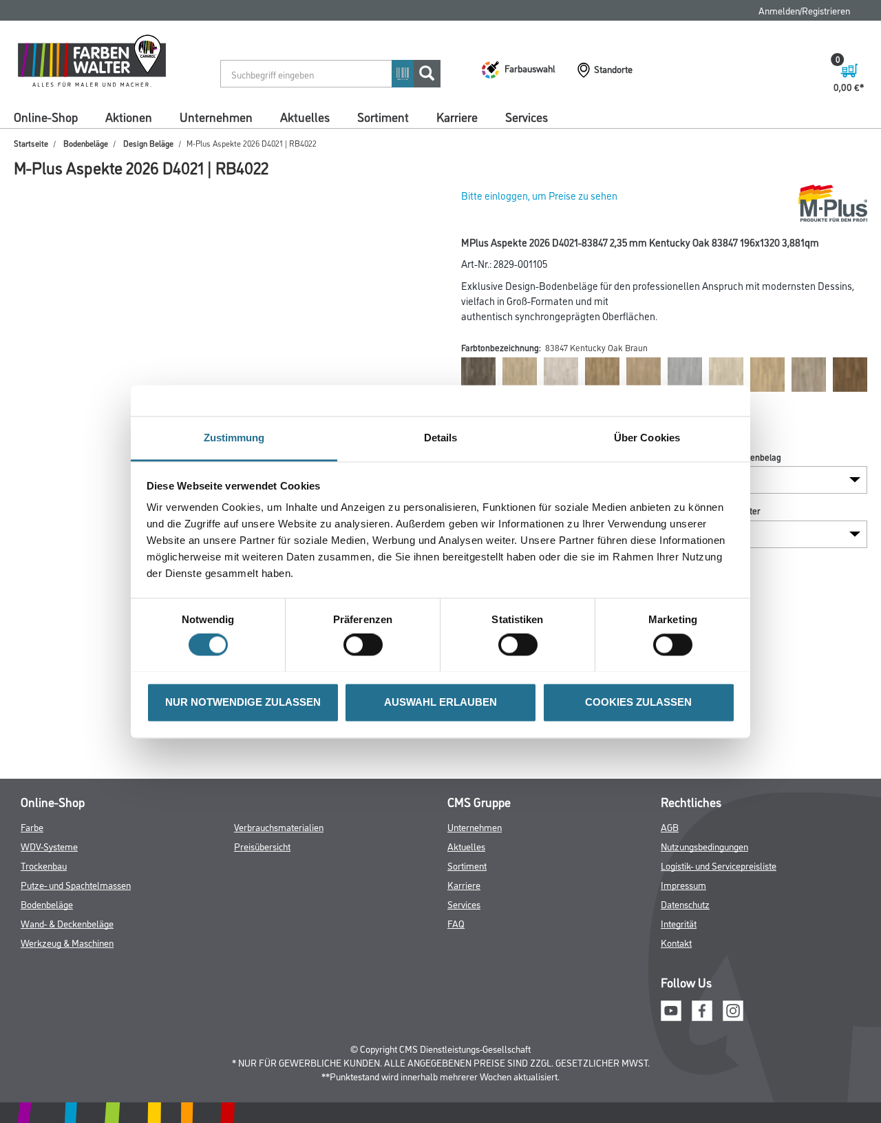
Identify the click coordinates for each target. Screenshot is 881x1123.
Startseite (31, 143)
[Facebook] (702, 1008)
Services (526, 116)
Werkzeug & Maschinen (67, 942)
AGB (670, 826)
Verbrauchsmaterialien (278, 826)
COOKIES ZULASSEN (638, 702)
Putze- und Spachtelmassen (76, 884)
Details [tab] (441, 437)
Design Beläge (148, 143)
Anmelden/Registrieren (804, 10)
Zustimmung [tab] (234, 437)
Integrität (679, 923)
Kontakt (676, 942)
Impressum (683, 884)
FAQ (456, 923)
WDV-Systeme (49, 845)
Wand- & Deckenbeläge (67, 923)
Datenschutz (685, 903)
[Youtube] (671, 1008)
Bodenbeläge (85, 143)
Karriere (457, 116)
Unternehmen (216, 116)
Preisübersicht (262, 845)
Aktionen (128, 116)
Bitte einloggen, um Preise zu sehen (539, 195)
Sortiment (383, 116)
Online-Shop (46, 116)
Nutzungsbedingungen (704, 845)
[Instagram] (733, 1008)
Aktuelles (305, 116)
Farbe (32, 826)
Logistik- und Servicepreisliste (718, 865)
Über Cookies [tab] (647, 437)
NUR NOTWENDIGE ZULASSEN (243, 702)
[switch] (366, 644)
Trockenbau (44, 865)
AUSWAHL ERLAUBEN (440, 702)
